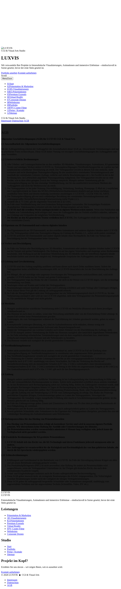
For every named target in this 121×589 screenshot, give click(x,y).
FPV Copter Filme (15, 528)
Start (9, 546)
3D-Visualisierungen (16, 518)
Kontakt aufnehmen (27, 73)
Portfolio (11, 549)
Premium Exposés (15, 523)
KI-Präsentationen (15, 520)
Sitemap (11, 554)
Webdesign (12, 531)
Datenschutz (17, 120)
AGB (26, 120)
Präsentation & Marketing (19, 515)
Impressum (6, 120)
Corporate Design (15, 534)
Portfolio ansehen (9, 73)
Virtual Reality (14, 526)
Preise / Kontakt (14, 552)
